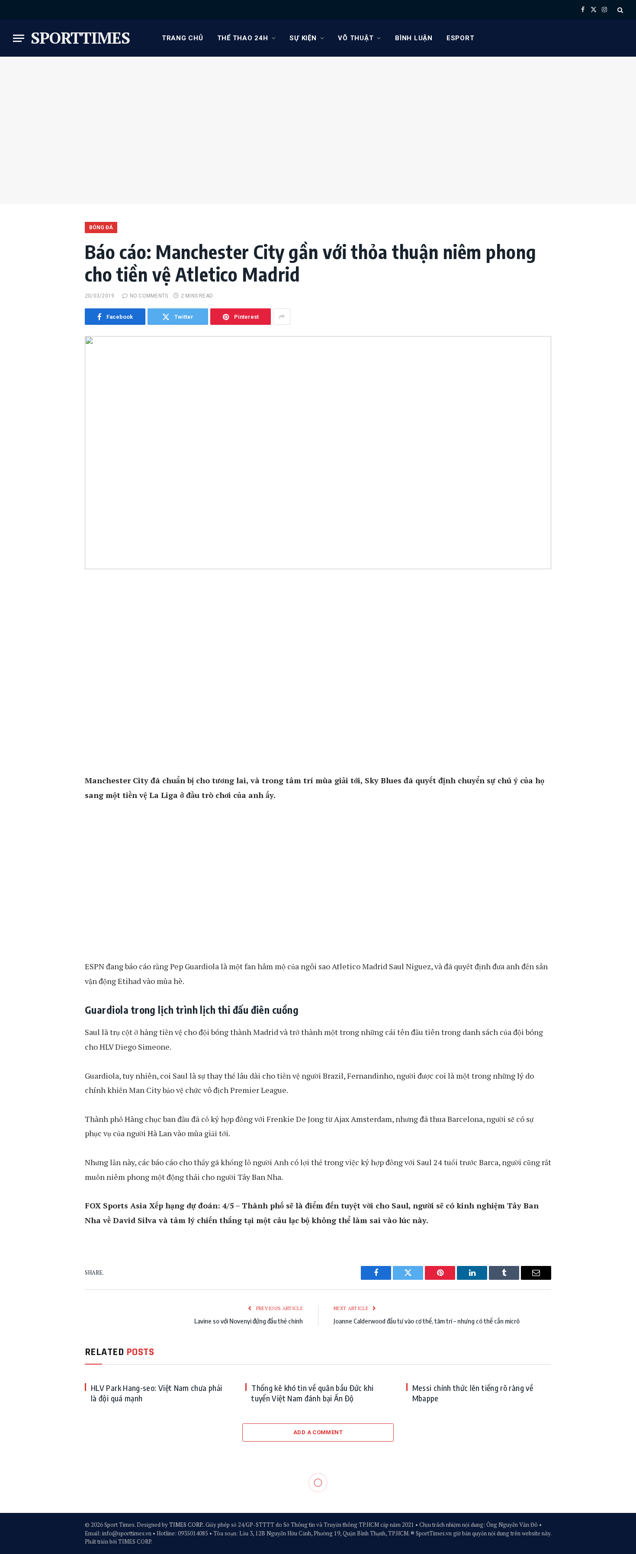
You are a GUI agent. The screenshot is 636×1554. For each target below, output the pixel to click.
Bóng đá (101, 227)
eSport (460, 38)
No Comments (149, 296)
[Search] (619, 9)
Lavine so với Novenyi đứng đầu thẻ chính (248, 1321)
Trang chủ (182, 38)
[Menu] (18, 38)
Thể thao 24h (242, 38)
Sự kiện (302, 38)
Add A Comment (318, 1432)
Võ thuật (355, 38)
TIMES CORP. (186, 1524)
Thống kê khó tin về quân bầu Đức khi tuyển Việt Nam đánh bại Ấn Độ (312, 1393)
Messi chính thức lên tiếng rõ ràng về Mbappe (472, 1393)
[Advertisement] (318, 130)
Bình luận (414, 38)
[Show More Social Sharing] (281, 316)
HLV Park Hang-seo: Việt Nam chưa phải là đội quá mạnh (156, 1393)
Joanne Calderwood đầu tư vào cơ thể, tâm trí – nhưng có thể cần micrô (427, 1321)
